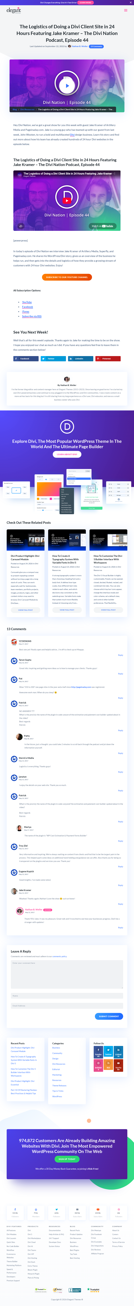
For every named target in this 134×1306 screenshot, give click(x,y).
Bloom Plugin (32, 1270)
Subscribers (77, 1214)
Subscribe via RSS (31, 316)
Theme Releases (59, 1085)
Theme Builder (12, 1261)
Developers (11, 1277)
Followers (15, 1214)
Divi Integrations (97, 1246)
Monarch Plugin (33, 1274)
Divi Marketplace (34, 1238)
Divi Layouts (11, 1238)
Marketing (57, 1075)
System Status (54, 1246)
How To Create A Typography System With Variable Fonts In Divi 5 (65, 559)
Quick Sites (11, 1242)
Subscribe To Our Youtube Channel (67, 277)
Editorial (56, 1069)
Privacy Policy (117, 1246)
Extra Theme (33, 1266)
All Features (11, 1230)
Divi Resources (27, 109)
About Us (115, 1230)
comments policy (59, 956)
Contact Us (116, 1238)
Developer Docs (55, 1242)
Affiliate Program (97, 1254)
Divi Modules (11, 1234)
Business (56, 1047)
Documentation (55, 1230)
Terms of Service (118, 1242)
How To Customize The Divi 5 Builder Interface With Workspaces (108, 559)
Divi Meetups (96, 1230)
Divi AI (30, 1246)
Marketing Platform (14, 1265)
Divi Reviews (96, 1250)
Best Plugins (74, 1250)
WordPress (57, 1096)
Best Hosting (75, 1258)
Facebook (27, 306)
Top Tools (73, 1254)
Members (36, 1214)
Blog (15, 109)
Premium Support (13, 1281)
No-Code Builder (13, 1246)
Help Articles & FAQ (56, 1234)
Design (55, 1058)
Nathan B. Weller (80, 46)
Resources (56, 1080)
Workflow (10, 1250)
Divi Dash (31, 1262)
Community (57, 1053)
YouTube (27, 302)
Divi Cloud (31, 1242)
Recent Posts (75, 1230)
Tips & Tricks (57, 1091)
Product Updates (76, 1234)
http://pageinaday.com (81, 687)
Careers (115, 1234)
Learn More (85, 3)
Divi (72, 134)
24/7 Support (54, 1238)
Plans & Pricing (33, 1278)
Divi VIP (31, 1254)
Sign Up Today (67, 1159)
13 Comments (96, 46)
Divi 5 (30, 1234)
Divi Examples (96, 1242)
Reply (120, 655)
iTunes (25, 311)
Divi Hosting (32, 1258)
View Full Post (25, 610)
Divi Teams (32, 1250)
